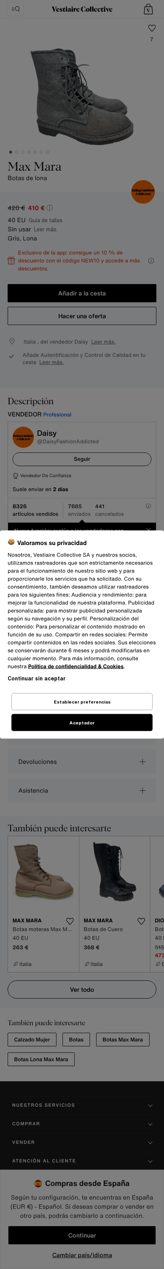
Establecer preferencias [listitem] (82, 702)
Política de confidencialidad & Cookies (76, 667)
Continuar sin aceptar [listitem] (37, 678)
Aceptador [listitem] (82, 722)
